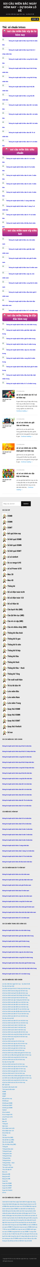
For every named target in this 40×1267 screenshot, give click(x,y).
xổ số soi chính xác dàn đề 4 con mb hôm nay (15, 1002)
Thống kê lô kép (13, 650)
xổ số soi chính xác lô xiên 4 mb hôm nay (14, 1030)
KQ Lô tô (4, 1172)
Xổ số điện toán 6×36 (8, 1128)
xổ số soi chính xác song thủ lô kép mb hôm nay (16, 1034)
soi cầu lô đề (25, 1238)
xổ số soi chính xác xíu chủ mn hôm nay (13, 1082)
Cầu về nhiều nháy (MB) (17, 627)
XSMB (9, 516)
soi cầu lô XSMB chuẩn (15, 1238)
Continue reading (22, 411)
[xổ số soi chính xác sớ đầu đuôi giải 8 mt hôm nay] (8, 446)
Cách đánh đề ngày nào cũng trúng (16, 1204)
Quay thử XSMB (13, 709)
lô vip (33, 1220)
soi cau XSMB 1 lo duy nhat (28, 1231)
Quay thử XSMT (13, 721)
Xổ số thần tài (13, 604)
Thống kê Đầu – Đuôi (15, 668)
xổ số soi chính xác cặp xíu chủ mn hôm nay (15, 1066)
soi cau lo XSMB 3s (31, 1224)
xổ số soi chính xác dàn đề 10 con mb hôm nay (15, 1009)
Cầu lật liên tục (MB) (15, 615)
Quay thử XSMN (13, 715)
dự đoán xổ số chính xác (23, 1215)
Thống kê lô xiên (14, 644)
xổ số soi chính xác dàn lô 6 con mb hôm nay (15, 1020)
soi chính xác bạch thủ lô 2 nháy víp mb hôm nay (16, 988)
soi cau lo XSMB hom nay (13, 1229)
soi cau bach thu (21, 1222)
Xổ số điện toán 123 (15, 598)
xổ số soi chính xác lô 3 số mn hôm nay (13, 1073)
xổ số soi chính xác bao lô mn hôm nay (13, 1064)
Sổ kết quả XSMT (14, 551)
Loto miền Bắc (13, 691)
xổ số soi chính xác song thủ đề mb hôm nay (15, 1032)
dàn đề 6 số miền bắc (27, 1208)
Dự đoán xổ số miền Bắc (16, 1218)
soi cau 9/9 (13, 1222)
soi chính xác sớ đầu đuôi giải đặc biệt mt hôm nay (16, 1055)
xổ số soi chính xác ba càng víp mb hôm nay (15, 990)
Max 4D (10, 580)
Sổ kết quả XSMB (14, 539)
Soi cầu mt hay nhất (7, 400)
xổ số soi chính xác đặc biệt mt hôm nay (13, 1046)
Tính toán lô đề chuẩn (8, 1089)
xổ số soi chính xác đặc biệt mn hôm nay (14, 1068)
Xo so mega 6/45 (14, 563)
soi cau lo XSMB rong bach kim (11, 1231)
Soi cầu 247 (18, 1234)
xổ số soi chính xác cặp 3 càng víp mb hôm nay (15, 1000)
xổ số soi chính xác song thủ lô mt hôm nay (14, 1057)
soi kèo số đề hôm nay (20, 1241)
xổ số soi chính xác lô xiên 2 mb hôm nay (14, 1025)
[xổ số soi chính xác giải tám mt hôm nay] (8, 421)
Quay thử (5, 1181)
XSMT (9, 527)
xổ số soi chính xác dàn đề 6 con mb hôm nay (15, 1004)
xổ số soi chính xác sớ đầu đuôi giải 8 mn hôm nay (16, 1075)
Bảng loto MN (6, 1178)
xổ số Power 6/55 (14, 568)
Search (25, 504)
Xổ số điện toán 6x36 (16, 592)
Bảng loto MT (6, 1176)
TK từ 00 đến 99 (14, 685)
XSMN (9, 522)
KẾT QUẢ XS (5, 1085)
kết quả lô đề (27, 1218)
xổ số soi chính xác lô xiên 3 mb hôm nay (14, 1027)
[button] (35, 19)
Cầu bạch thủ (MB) (15, 609)
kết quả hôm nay (14, 533)
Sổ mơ (10, 732)
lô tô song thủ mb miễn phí (23, 1220)
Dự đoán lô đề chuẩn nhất (9, 1087)
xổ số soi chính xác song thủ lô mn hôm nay (14, 1080)
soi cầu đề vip (9, 1241)
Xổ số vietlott (6, 1112)
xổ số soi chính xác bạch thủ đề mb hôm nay (15, 993)
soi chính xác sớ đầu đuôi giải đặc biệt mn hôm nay (17, 1078)
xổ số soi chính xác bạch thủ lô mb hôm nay (14, 997)
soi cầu (4, 1234)
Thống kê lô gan (13, 639)
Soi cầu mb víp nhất (8, 1018)
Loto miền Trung (14, 703)
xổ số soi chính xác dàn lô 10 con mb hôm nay (15, 1013)
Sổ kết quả (5, 1101)
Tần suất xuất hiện (15, 680)
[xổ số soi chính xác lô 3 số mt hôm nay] (8, 393)
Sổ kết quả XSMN (14, 545)
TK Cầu (4, 1135)
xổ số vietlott (12, 557)
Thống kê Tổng (13, 674)
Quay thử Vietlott (14, 726)
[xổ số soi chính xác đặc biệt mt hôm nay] (8, 473)
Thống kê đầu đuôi (15, 633)
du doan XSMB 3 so (14, 1208)
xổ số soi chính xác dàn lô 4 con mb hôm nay (15, 1016)
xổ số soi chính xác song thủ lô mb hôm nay (14, 1036)
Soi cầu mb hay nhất (8, 986)
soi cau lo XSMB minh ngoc (28, 1229)
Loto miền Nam (13, 697)
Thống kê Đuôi (13, 662)
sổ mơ (4, 1192)
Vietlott (4, 1110)
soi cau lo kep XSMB (20, 1224)
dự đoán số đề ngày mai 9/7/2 (25, 1213)
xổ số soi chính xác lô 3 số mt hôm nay (13, 1050)
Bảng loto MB (6, 1174)
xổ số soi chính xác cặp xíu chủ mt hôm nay (14, 1043)
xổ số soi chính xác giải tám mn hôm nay (14, 1071)
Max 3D (10, 574)
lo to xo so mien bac (10, 1220)
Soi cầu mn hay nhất (8, 1062)
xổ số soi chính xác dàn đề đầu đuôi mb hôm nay (16, 1011)
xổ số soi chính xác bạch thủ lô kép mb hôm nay (16, 995)
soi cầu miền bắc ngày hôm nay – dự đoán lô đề (20, 7)
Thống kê (11, 586)
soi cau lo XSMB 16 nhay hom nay (12, 1227)
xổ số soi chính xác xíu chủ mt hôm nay (13, 1059)
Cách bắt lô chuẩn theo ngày (10, 1202)
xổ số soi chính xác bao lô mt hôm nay (13, 1041)
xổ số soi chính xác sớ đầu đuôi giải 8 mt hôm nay (16, 1052)
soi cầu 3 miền (11, 1234)
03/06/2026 (21, 391)
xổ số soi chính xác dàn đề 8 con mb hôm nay (15, 1007)
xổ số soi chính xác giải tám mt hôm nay (13, 1048)
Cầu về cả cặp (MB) (15, 621)
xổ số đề (29, 1241)
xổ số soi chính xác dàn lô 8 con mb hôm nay (15, 1023)
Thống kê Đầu (13, 656)
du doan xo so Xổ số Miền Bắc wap (25, 1206)
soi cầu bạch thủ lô (27, 1234)
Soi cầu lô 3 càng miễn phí (21, 1236)
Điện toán (5, 1126)
